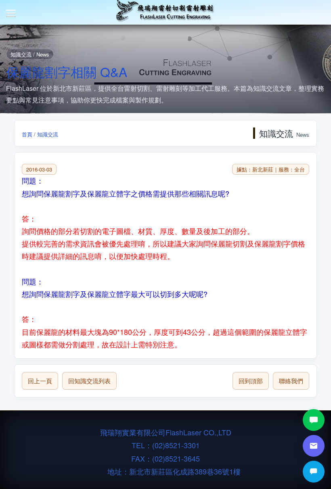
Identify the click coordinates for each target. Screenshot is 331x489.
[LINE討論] (314, 420)
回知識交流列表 (89, 380)
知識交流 (47, 134)
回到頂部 (251, 380)
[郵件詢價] (314, 446)
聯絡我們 (291, 380)
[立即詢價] (314, 472)
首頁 (27, 134)
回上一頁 (40, 380)
